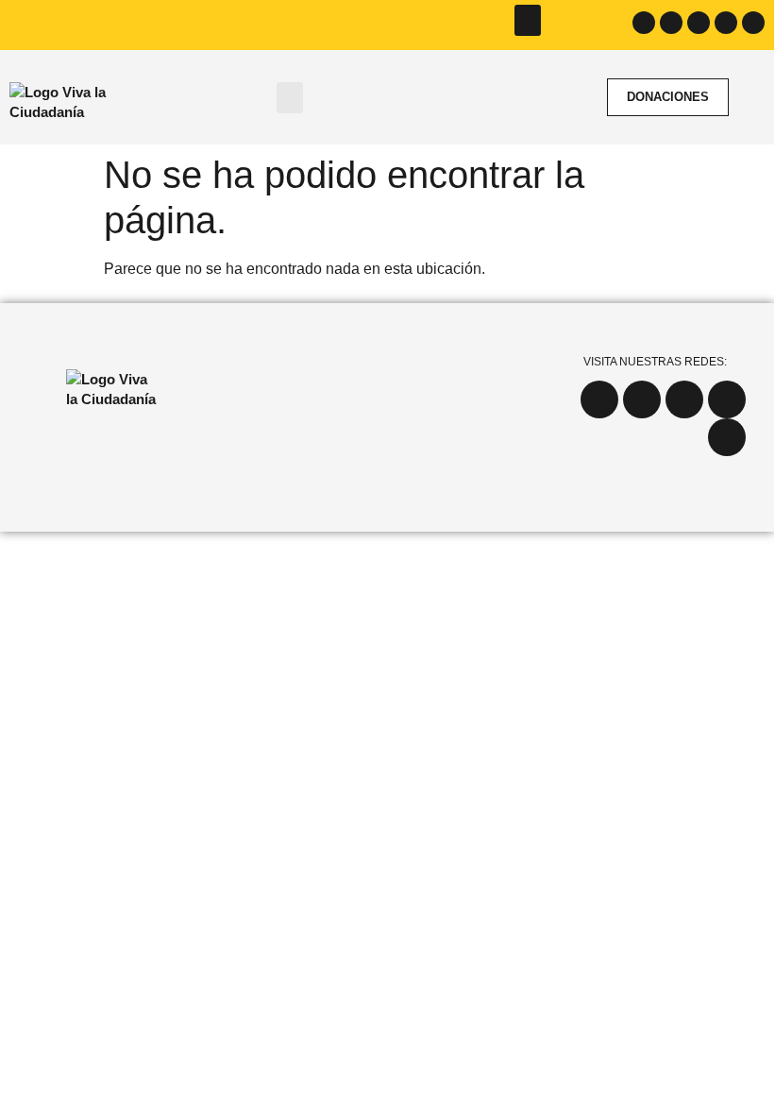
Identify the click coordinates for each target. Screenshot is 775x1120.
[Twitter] (698, 22)
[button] (527, 20)
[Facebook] (643, 22)
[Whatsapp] (753, 22)
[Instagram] (671, 22)
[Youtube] (726, 22)
